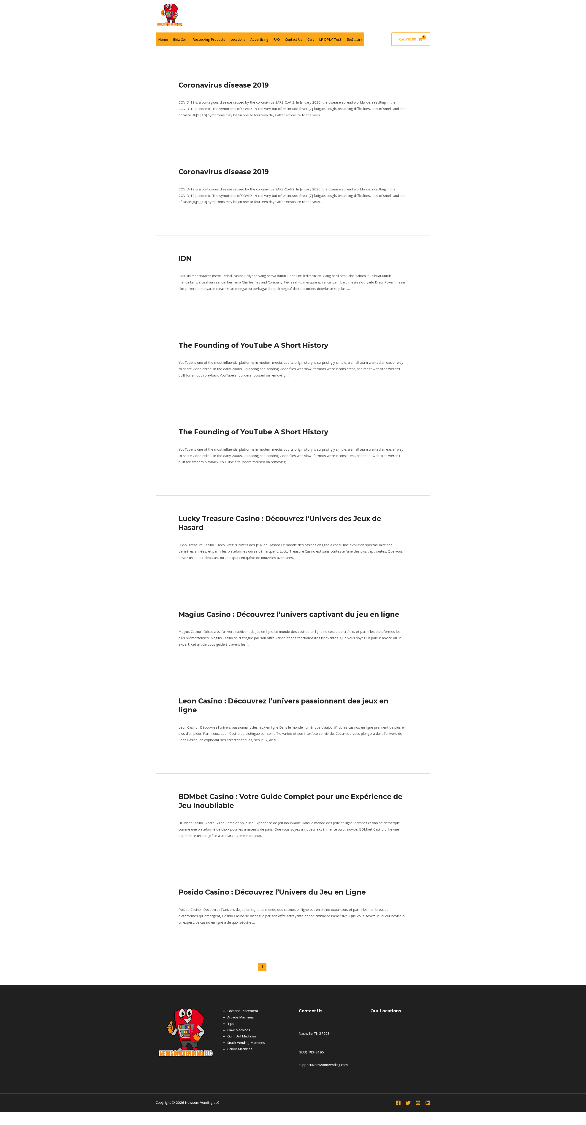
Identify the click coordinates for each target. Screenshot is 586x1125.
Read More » (189, 127)
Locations (237, 39)
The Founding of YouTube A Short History (253, 345)
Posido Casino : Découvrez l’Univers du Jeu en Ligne (272, 892)
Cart (310, 39)
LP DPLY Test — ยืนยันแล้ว (340, 39)
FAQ (276, 39)
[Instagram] (418, 1102)
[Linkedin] (427, 1102)
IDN (185, 258)
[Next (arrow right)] (14, 1122)
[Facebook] (427, 15)
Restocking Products (209, 39)
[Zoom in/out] (4, 1116)
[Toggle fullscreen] (14, 1116)
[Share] (24, 1116)
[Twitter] (408, 1102)
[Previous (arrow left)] (4, 1122)
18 (290, 966)
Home (163, 39)
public (183, 93)
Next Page (402, 966)
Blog (182, 266)
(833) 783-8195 (311, 1052)
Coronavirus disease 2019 (224, 85)
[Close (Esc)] (34, 1116)
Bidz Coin (180, 39)
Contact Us (293, 39)
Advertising (259, 39)
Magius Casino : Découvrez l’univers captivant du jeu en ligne (289, 614)
